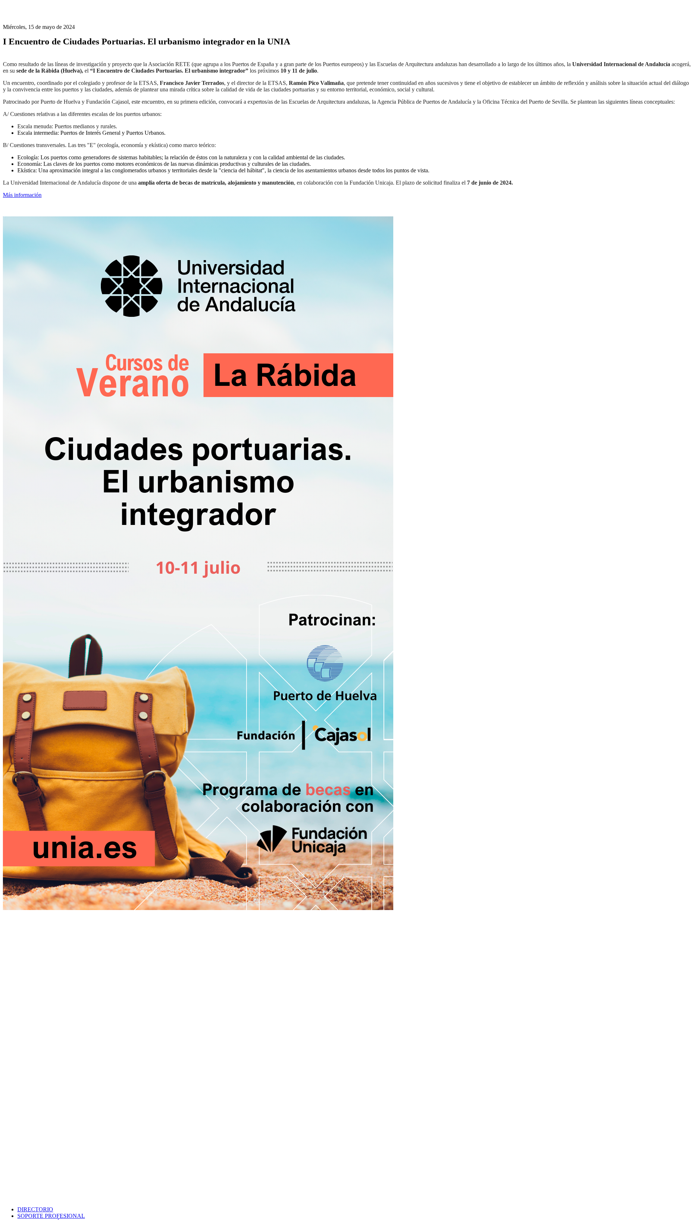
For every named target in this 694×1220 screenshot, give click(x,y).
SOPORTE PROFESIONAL (51, 1216)
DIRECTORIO (35, 1209)
